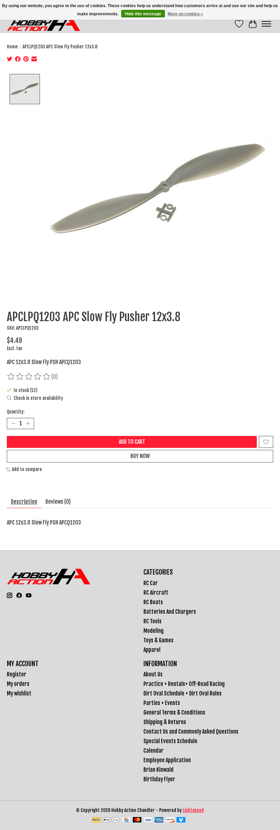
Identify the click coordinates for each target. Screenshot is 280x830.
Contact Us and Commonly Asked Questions (190, 731)
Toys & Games (158, 640)
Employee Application (167, 760)
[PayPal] (96, 820)
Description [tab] (24, 501)
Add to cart (132, 441)
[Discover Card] (170, 820)
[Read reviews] (29, 377)
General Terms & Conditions (174, 712)
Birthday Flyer (159, 779)
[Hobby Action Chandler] (43, 24)
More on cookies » (185, 14)
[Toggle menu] (266, 24)
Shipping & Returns (164, 722)
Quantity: (15, 411)
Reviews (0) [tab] (58, 501)
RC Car (150, 583)
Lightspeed (193, 810)
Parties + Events (161, 703)
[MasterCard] (137, 820)
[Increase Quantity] (27, 423)
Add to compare (27, 469)
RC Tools (152, 621)
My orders (18, 683)
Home (12, 46)
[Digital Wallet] (111, 820)
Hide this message (143, 14)
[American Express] (159, 820)
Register (16, 674)
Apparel (151, 649)
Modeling (153, 630)
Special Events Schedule (170, 741)
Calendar (153, 750)
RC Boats (153, 602)
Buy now (140, 456)
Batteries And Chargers (169, 611)
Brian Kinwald (158, 769)
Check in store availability (38, 398)
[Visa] (148, 820)
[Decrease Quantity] (13, 423)
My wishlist (19, 693)
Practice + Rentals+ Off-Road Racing (184, 683)
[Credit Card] (126, 820)
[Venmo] (181, 820)
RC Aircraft (155, 592)
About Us (153, 674)
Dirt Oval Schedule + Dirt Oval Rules (182, 693)
